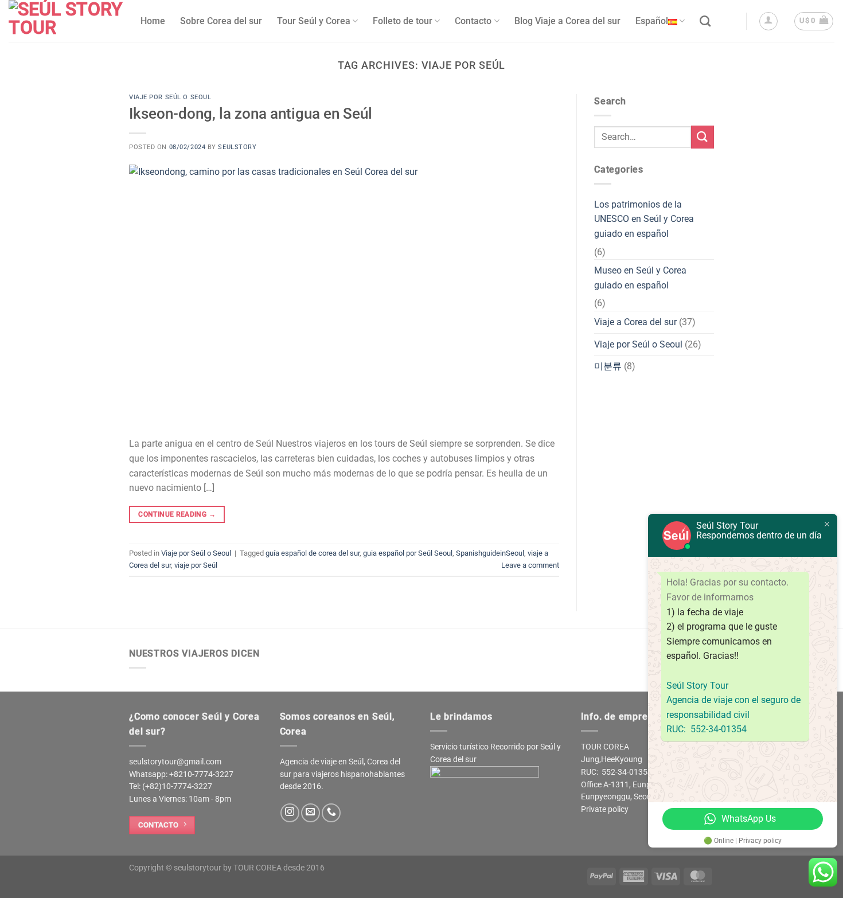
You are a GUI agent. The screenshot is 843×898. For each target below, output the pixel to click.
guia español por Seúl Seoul (407, 553)
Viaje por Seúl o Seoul (170, 97)
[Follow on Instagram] (289, 812)
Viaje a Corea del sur (635, 322)
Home (152, 20)
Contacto (473, 20)
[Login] (768, 21)
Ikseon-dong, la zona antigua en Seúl (250, 113)
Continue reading (177, 514)
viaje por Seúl (195, 565)
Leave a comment (530, 565)
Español (651, 20)
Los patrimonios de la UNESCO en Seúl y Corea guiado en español (644, 219)
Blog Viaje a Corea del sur (567, 20)
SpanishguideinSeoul (490, 553)
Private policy (605, 809)
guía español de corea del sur (313, 553)
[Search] (705, 21)
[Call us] (331, 812)
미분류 (608, 366)
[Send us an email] (310, 812)
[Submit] (702, 137)
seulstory (237, 147)
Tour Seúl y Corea (313, 20)
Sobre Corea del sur (221, 20)
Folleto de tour (402, 20)
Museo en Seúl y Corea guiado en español (640, 278)
